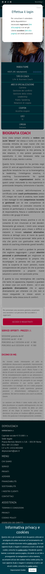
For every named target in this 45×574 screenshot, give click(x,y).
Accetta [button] (32, 570)
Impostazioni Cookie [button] (18, 570)
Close (38, 7)
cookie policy (32, 543)
